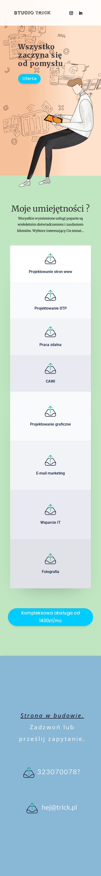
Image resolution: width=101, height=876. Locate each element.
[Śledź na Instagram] (71, 13)
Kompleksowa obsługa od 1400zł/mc (50, 617)
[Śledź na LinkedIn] (80, 13)
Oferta (29, 78)
